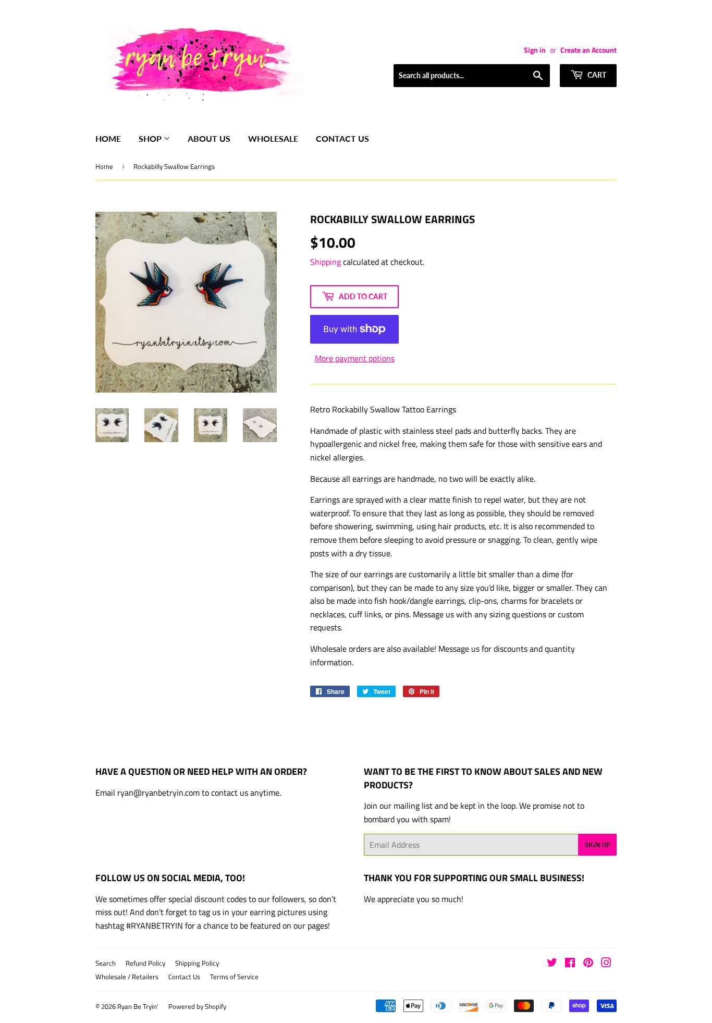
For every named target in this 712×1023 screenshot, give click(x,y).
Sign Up (597, 845)
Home (108, 138)
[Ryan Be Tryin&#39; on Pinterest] (588, 963)
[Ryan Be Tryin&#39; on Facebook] (569, 963)
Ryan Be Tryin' (137, 1006)
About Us (209, 138)
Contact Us (342, 138)
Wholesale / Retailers (126, 976)
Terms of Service (234, 976)
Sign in (535, 50)
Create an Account (588, 50)
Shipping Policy (197, 963)
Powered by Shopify (197, 1006)
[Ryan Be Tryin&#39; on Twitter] (552, 963)
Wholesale (273, 138)
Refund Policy (145, 963)
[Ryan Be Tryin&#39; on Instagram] (606, 963)
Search (105, 963)
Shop (151, 138)
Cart (596, 74)
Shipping (325, 261)
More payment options (355, 358)
